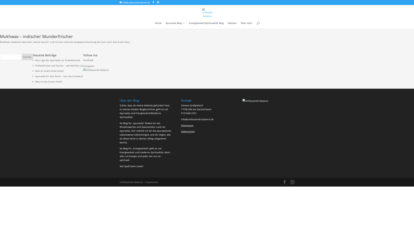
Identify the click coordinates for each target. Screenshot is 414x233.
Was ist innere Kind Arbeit (49, 70)
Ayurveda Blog (174, 23)
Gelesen (232, 23)
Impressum (152, 182)
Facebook (88, 60)
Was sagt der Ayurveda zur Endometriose (57, 60)
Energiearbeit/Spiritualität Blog (206, 23)
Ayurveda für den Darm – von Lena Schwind (59, 76)
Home (158, 23)
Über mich (246, 23)
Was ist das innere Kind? (48, 81)
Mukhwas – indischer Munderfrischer (36, 36)
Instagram (88, 66)
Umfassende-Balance (131, 182)
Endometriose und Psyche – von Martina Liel (59, 65)
